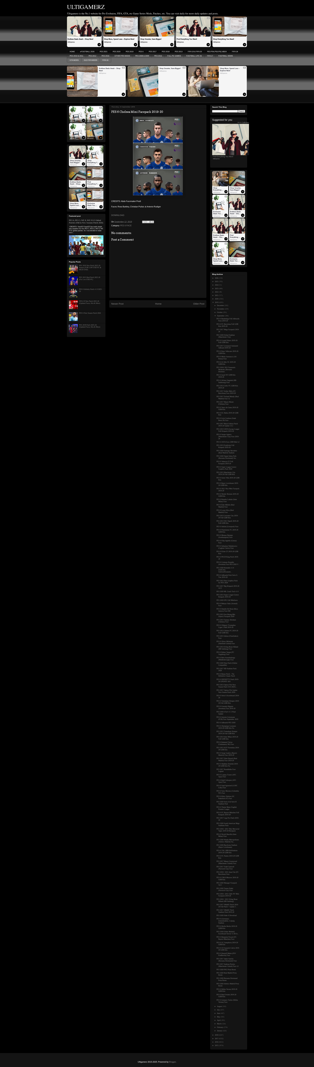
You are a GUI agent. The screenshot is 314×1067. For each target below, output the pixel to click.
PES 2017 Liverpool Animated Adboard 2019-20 (227, 347)
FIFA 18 (235, 52)
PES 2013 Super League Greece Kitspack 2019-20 (227, 596)
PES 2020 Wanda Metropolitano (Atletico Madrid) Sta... (227, 841)
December (220, 305)
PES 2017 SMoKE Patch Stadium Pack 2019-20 (225, 911)
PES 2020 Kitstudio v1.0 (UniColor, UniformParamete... (225, 570)
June (219, 1013)
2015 (217, 1045)
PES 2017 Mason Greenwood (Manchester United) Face (226, 862)
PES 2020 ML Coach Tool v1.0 (227, 591)
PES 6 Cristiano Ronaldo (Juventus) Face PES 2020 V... (228, 563)
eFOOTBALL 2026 (87, 52)
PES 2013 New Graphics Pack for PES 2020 (227, 582)
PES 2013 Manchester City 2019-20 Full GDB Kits (225, 473)
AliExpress (71, 42)
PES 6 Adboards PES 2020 (225, 723)
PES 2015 (158, 56)
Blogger (172, 1062)
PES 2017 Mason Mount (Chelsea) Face (225, 403)
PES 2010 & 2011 (76, 56)
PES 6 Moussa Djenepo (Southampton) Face (224, 536)
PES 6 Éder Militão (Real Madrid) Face (225, 506)
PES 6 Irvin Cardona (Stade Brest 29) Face (226, 419)
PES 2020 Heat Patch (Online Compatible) (226, 664)
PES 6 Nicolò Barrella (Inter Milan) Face (226, 835)
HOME (72, 52)
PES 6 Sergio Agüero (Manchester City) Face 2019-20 (227, 437)
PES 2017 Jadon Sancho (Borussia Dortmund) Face (226, 960)
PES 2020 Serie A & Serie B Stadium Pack (226, 803)
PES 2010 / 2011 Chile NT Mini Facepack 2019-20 (227, 895)
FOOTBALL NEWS (225, 56)
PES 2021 (103, 52)
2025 (217, 281)
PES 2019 (129, 52)
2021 (217, 295)
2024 (217, 285)
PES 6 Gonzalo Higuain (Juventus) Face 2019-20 (225, 707)
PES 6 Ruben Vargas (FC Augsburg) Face (225, 653)
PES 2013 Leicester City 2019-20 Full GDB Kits (227, 517)
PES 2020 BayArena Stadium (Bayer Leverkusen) (226, 846)
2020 (217, 299)
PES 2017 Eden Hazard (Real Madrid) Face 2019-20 (226, 759)
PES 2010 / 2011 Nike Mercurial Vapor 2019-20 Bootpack (227, 830)
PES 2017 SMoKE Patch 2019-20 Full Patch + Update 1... (227, 906)
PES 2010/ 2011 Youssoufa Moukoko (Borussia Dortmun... (225, 370)
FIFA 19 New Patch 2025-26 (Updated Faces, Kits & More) (89, 302)
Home (158, 303)
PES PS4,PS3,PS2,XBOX (217, 52)
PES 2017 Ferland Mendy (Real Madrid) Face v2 (227, 398)
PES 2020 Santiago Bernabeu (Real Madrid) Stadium (226, 452)
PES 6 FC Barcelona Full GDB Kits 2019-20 (227, 325)
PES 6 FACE (126, 226)
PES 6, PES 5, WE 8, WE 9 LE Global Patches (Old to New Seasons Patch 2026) (86, 221)
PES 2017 (153, 52)
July (218, 1010)
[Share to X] (148, 222)
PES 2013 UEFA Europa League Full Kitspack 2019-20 (227, 430)
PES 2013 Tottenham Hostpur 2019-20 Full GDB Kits (226, 732)
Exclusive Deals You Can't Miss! (76, 119)
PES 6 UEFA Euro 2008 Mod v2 (227, 442)
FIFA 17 (210, 56)
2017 (217, 1039)
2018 (217, 1035)
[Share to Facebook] (150, 222)
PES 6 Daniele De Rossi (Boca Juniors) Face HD (227, 610)
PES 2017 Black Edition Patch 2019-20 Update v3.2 (227, 425)
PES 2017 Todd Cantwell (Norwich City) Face (225, 868)
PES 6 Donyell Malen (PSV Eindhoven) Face (226, 954)
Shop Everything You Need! (223, 39)
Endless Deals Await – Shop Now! (80, 39)
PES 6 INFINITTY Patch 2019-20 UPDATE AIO (227, 680)
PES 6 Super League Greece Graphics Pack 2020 (226, 468)
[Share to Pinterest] (152, 222)
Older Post (198, 303)
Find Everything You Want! (187, 39)
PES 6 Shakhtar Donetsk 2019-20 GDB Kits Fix (227, 765)
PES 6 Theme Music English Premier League (226, 808)
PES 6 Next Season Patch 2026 (90, 313)
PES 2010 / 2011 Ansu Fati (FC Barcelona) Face (227, 873)
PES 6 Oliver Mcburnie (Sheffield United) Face (225, 642)
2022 (217, 292)
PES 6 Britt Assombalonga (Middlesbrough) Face (225, 659)
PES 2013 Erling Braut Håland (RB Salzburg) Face (227, 648)
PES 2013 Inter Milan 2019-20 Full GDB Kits (227, 738)
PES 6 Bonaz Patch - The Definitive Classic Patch (225, 675)
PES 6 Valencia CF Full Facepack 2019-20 (224, 463)
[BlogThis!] (145, 222)
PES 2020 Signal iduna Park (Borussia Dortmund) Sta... (226, 457)
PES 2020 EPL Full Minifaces (227, 600)
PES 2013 (179, 52)
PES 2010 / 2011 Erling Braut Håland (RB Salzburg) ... (226, 900)
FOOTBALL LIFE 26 (194, 56)
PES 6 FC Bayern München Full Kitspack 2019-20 (227, 814)
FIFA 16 (105, 60)
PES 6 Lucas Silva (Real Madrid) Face (225, 511)
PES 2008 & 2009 (142, 56)
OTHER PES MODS (122, 56)
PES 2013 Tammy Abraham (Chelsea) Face (226, 621)
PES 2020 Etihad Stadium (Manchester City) (225, 336)
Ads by (243, 122)
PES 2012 (92, 56)
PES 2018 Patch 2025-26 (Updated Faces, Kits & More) (89, 326)
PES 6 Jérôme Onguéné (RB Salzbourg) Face (226, 381)
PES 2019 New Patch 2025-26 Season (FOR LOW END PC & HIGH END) (90, 268)
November (221, 309)
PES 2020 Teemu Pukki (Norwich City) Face (224, 889)
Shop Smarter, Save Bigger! (150, 39)
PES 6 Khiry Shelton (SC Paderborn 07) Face (225, 797)
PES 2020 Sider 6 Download (226, 915)
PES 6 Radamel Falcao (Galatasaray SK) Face (225, 743)
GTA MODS (74, 60)
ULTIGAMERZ (86, 7)
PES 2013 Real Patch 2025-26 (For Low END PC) (89, 278)
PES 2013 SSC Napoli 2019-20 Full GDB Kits (227, 522)
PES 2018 (166, 52)
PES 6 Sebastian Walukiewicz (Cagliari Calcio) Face (226, 547)
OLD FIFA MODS (90, 60)
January (220, 1031)
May (219, 1017)
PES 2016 (105, 56)
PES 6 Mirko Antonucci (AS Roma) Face (226, 358)
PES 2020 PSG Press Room (226, 970)
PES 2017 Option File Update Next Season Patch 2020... (226, 691)
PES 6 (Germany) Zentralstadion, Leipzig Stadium (225, 921)
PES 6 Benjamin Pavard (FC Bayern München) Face (226, 938)
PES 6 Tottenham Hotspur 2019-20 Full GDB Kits (227, 702)
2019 (217, 302)
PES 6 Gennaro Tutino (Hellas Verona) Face (227, 1001)
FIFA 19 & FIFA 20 (195, 52)
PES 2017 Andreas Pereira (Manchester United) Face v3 (227, 965)
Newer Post (117, 303)
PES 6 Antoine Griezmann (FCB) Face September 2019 (227, 718)
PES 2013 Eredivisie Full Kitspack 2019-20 (225, 446)
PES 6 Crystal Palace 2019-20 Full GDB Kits (226, 341)
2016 (217, 1042)
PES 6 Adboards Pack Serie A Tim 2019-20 (226, 576)
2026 (217, 278)
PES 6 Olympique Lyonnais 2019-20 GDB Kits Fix (226, 727)
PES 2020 (116, 52)
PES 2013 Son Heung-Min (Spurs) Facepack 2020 (225, 615)
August (219, 1006)
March (219, 1024)
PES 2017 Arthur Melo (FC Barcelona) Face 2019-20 (226, 392)
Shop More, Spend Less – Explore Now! (119, 39)
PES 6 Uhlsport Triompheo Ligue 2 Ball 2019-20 (226, 626)
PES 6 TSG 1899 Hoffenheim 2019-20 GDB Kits (226, 852)
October (220, 312)
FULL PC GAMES (174, 56)
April (219, 1020)
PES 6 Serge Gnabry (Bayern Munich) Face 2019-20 (226, 754)
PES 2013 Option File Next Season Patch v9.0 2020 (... (226, 686)
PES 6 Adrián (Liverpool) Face (227, 526)
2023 (217, 288)
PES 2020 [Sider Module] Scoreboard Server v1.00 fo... (227, 933)
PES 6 (141, 52)
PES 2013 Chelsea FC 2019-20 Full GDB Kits (227, 632)
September (221, 316)
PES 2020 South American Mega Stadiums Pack (227, 824)
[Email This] (143, 222)
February (220, 1027)
